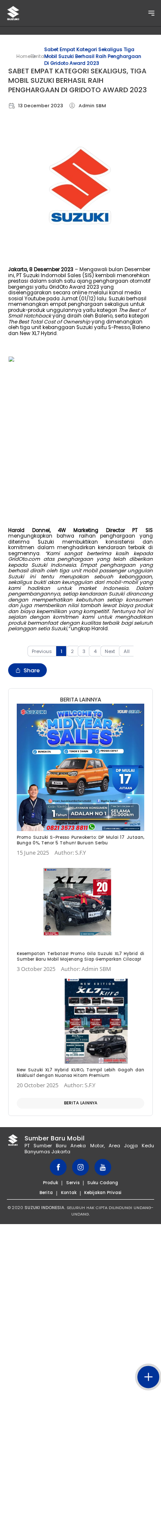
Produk (50, 1182)
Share (32, 670)
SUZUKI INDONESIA (44, 1207)
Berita (37, 56)
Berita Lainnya (80, 1103)
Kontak (68, 1192)
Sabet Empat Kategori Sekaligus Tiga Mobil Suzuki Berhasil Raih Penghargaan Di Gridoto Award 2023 (92, 56)
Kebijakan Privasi (103, 1192)
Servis (72, 1182)
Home (23, 56)
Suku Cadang (102, 1182)
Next (110, 651)
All (127, 651)
